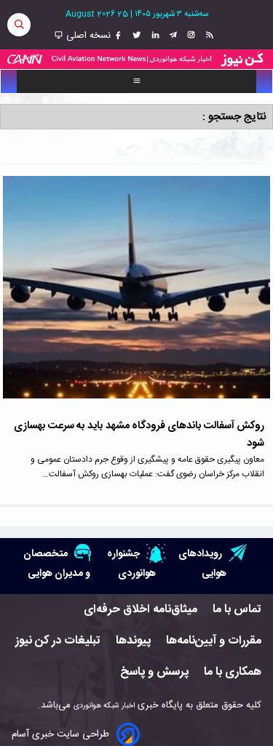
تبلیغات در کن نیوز (57, 641)
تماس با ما (237, 609)
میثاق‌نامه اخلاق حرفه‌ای (140, 609)
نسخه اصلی (87, 36)
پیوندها (133, 641)
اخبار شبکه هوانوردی (104, 705)
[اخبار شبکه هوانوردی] (136, 59)
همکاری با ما (232, 672)
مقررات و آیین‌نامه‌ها (213, 641)
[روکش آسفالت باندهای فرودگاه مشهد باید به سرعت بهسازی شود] (136, 296)
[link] (208, 36)
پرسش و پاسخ (154, 672)
